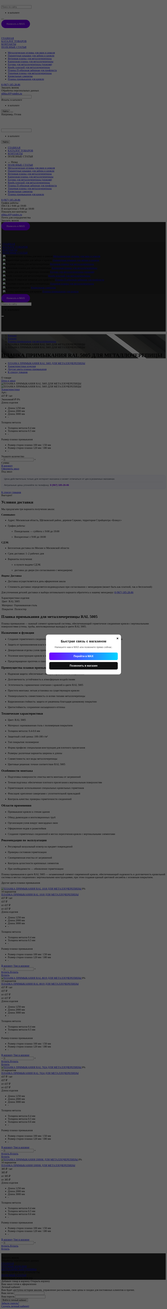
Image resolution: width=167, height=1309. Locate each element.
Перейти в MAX (83, 656)
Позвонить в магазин (84, 665)
